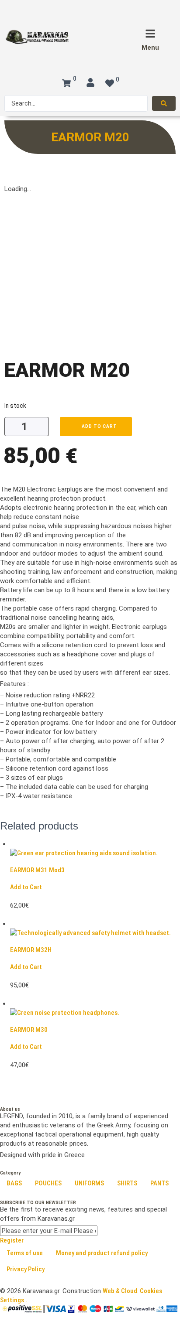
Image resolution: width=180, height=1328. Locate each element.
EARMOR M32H (31, 950)
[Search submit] (164, 103)
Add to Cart (26, 887)
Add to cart (99, 426)
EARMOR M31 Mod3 (37, 870)
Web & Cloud (120, 1291)
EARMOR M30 (29, 1030)
